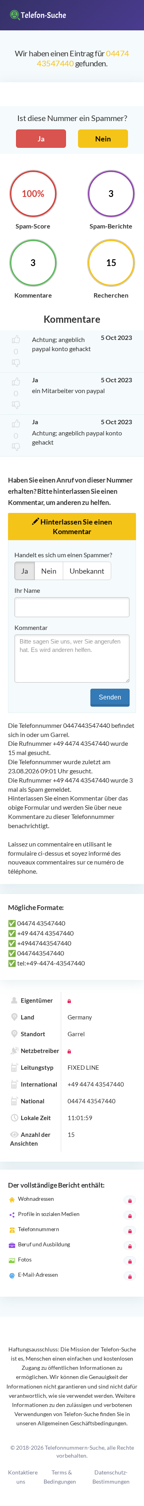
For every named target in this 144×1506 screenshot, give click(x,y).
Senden (110, 697)
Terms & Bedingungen (60, 1477)
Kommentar (31, 627)
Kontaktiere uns (23, 1477)
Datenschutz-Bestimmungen (111, 1477)
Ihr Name (27, 590)
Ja (41, 138)
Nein (103, 138)
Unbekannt (87, 570)
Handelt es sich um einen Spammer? (63, 554)
